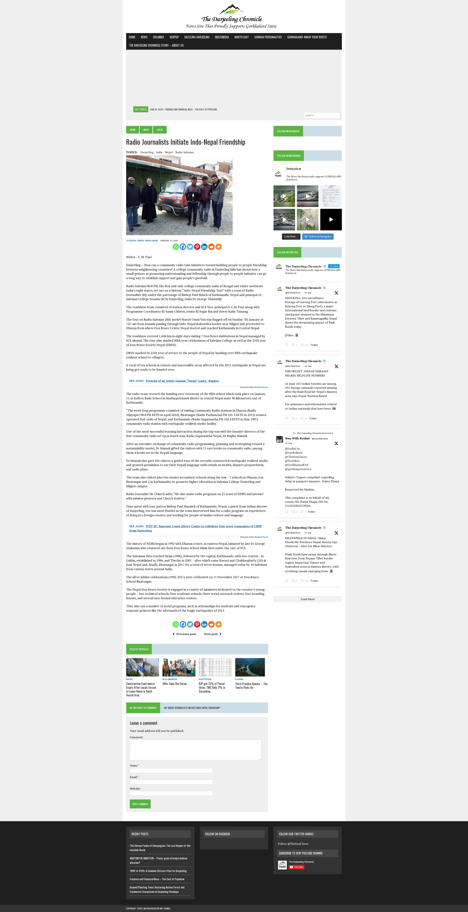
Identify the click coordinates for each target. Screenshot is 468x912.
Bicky (129, 679)
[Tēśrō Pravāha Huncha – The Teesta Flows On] (250, 674)
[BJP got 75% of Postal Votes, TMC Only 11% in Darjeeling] (215, 674)
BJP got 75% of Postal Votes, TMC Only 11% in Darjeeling (212, 687)
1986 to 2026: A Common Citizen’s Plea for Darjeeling (158, 871)
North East (242, 37)
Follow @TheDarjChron (293, 844)
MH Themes (165, 908)
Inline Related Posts (258, 387)
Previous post (186, 634)
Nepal (169, 152)
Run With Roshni (297, 438)
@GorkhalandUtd (296, 465)
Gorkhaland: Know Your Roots (307, 37)
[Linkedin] (204, 247)
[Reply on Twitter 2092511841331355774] (287, 512)
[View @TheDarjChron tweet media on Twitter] (296, 335)
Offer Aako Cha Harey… (175, 683)
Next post (211, 634)
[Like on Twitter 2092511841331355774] (303, 512)
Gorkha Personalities (268, 37)
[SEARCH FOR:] (321, 115)
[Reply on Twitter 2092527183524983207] (287, 581)
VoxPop (174, 37)
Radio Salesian (185, 152)
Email (134, 777)
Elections (205, 679)
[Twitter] (190, 247)
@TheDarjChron (296, 457)
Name (134, 765)
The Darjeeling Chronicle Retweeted (315, 433)
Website (135, 788)
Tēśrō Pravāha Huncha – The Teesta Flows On (251, 686)
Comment (136, 737)
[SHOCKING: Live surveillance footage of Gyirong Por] (284, 219)
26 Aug (308, 292)
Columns (158, 37)
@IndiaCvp (292, 448)
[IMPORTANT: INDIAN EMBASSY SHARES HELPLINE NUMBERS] (331, 196)
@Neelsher (292, 461)
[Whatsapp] (176, 247)
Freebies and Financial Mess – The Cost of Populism (157, 879)
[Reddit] (211, 247)
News (144, 37)
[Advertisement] (234, 78)
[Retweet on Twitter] (294, 433)
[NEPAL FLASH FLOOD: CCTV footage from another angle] (307, 196)
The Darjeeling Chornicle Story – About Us (156, 45)
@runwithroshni (320, 438)
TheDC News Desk (147, 240)
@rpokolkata (294, 453)
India (159, 152)
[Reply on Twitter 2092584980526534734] (287, 418)
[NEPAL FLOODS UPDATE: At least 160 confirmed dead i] (284, 196)
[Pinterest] (197, 247)
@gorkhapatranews (298, 469)
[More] (218, 247)
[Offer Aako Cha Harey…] (179, 674)
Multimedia (222, 37)
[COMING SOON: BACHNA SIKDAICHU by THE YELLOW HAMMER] (331, 219)
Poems (239, 679)
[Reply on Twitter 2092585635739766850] (287, 345)
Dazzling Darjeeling (197, 37)
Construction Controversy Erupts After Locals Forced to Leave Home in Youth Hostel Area (141, 689)
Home (132, 37)
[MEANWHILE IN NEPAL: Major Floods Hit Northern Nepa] (307, 219)
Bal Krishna (170, 679)
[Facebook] (183, 247)
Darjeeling (146, 152)
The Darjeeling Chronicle (303, 288)
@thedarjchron (292, 292)
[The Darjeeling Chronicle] (234, 16)
